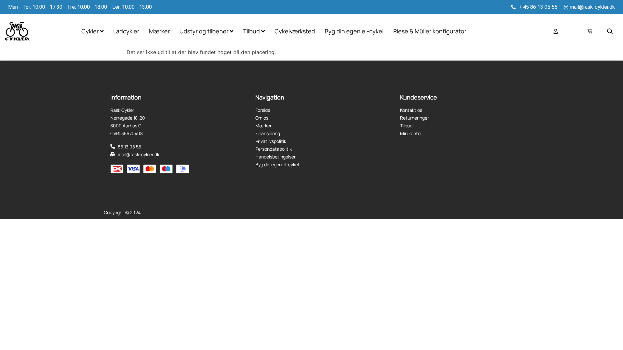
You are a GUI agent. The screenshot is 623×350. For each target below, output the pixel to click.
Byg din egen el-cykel (354, 31)
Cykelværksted (295, 31)
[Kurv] (589, 31)
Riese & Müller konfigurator (429, 31)
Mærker (159, 31)
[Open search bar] (610, 31)
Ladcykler (126, 31)
